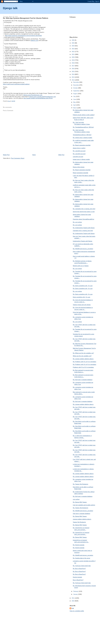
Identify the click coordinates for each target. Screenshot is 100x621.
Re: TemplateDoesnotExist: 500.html (83, 127)
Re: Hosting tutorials (78, 545)
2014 (73, 74)
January (75, 594)
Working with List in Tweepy (81, 265)
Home (34, 154)
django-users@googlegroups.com (32, 95)
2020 (73, 57)
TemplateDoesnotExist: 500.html (82, 135)
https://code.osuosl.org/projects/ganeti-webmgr (16, 84)
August (75, 93)
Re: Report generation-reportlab (81, 145)
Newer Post (6, 154)
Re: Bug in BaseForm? (79, 568)
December (76, 82)
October (75, 88)
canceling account (78, 156)
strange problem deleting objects (82, 519)
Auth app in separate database (81, 513)
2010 (73, 601)
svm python (76, 499)
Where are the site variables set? (82, 356)
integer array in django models (81, 159)
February (76, 591)
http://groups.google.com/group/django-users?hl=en (38, 98)
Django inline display (78, 167)
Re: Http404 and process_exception (83, 248)
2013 (73, 77)
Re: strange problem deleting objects (83, 359)
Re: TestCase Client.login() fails (82, 565)
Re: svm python (77, 222)
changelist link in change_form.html (83, 230)
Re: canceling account (79, 151)
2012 (73, 80)
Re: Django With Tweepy (80, 502)
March (75, 108)
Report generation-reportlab (80, 173)
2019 (73, 60)
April (74, 105)
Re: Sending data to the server (81, 558)
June (74, 99)
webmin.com (34, 40)
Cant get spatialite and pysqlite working (84, 505)
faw (73, 608)
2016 (73, 68)
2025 (73, 43)
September (76, 91)
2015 (73, 71)
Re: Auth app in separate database (82, 379)
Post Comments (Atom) (17, 158)
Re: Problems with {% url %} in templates (84, 361)
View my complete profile (77, 611)
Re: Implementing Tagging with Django (84, 228)
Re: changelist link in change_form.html (84, 209)
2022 (73, 51)
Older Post (61, 154)
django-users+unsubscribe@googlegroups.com (42, 96)
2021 (73, 54)
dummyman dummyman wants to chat (84, 211)
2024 (73, 46)
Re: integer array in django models (82, 137)
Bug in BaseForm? (78, 580)
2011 (73, 598)
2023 (73, 48)
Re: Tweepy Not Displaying (80, 484)
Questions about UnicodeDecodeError (83, 219)
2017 (73, 66)
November (76, 85)
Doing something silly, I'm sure (81, 297)
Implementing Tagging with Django (82, 241)
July (74, 96)
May (74, 102)
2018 (73, 63)
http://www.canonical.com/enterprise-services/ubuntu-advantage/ (23, 35)
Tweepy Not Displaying (79, 522)
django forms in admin (79, 148)
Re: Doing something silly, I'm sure (82, 285)
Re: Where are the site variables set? (83, 353)
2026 (73, 40)
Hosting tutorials (77, 577)
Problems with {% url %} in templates (83, 367)
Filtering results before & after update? (84, 115)
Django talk (10, 8)
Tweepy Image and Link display (82, 304)
